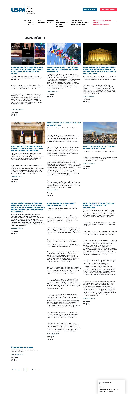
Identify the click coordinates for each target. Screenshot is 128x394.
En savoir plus (102, 384)
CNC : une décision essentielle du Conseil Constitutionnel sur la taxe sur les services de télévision (27, 148)
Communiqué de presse (22, 347)
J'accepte (102, 387)
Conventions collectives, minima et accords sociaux (80, 22)
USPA (23, 10)
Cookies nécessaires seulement (109, 389)
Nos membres (41, 21)
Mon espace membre (108, 9)
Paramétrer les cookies (106, 391)
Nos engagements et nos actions (61, 23)
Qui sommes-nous (31, 22)
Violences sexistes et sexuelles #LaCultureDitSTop (102, 22)
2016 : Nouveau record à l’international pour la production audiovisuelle (99, 205)
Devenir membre (89, 9)
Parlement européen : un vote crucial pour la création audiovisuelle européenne (63, 69)
